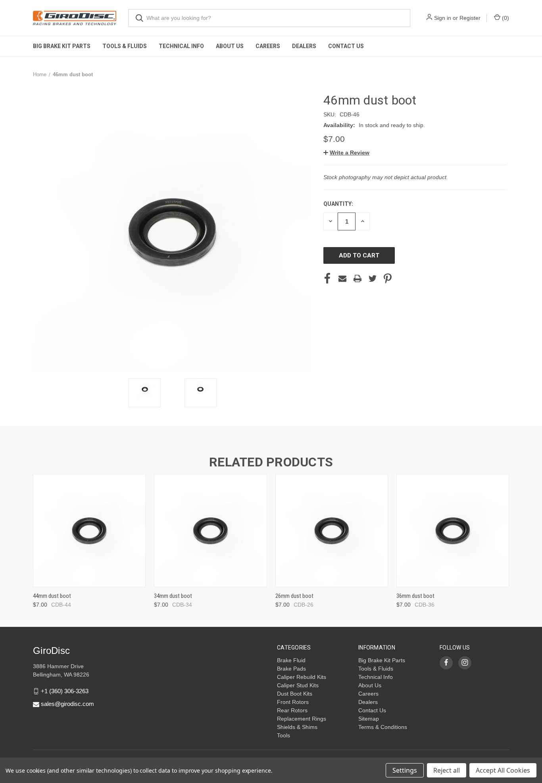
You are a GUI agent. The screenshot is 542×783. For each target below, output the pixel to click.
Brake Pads (291, 668)
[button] (346, 152)
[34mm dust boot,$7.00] (210, 531)
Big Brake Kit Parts (61, 46)
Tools (283, 735)
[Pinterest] (388, 278)
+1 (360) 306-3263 (64, 691)
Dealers (304, 46)
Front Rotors (293, 702)
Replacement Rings (301, 718)
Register (469, 18)
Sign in (442, 18)
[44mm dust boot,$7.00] (89, 531)
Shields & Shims (297, 727)
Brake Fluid (291, 660)
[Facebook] (327, 278)
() (504, 18)
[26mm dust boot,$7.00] (331, 531)
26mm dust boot (294, 595)
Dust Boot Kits (294, 693)
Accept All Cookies (503, 770)
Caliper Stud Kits (298, 685)
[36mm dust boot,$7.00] (452, 531)
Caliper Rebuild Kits (301, 677)
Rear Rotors (292, 710)
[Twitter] (373, 278)
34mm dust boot (173, 595)
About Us (230, 46)
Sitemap (368, 718)
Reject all (446, 770)
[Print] (357, 278)
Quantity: (338, 204)
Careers (268, 46)
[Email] (342, 278)
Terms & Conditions (382, 727)
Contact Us (346, 46)
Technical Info (181, 46)
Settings (404, 770)
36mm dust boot (415, 595)
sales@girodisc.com (67, 703)
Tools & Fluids (124, 46)
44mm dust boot (52, 595)
